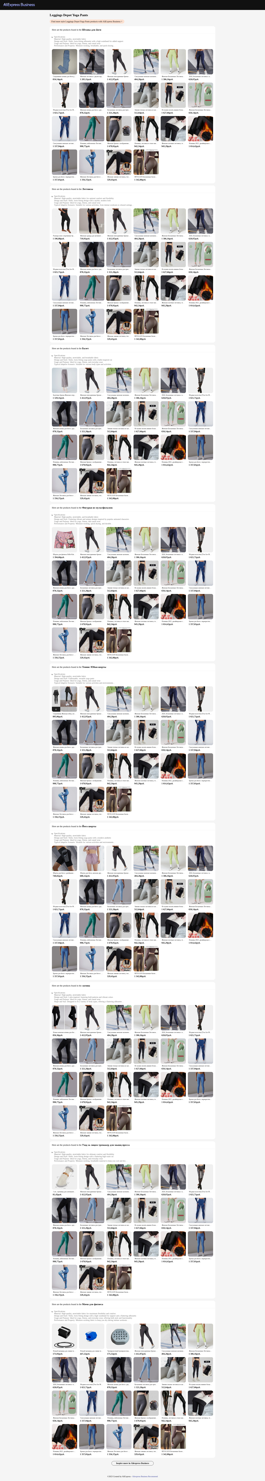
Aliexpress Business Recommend (145, 1476)
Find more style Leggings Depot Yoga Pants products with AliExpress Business (85, 21)
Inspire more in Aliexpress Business (132, 1463)
